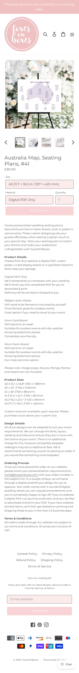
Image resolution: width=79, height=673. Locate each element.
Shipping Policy (52, 560)
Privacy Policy (52, 554)
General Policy (27, 554)
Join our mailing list (39, 578)
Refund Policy (26, 560)
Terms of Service (39, 566)
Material (10, 192)
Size (7, 176)
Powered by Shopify (54, 659)
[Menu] (72, 34)
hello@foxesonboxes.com (21, 474)
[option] (20, 142)
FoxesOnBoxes (30, 659)
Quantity (60, 192)
